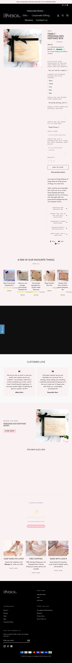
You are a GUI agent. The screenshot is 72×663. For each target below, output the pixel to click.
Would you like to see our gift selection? (58, 215)
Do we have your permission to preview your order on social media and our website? (58, 64)
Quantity (51, 157)
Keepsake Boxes (41, 594)
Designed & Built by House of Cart (42, 656)
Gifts (38, 597)
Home (49, 31)
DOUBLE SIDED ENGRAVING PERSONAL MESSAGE (58, 107)
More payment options (58, 172)
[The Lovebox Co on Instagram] (5, 646)
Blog (5, 619)
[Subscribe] (28, 640)
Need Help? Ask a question (58, 234)
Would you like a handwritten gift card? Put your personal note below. (58, 141)
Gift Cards (40, 600)
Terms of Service (41, 619)
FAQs (5, 616)
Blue (50, 90)
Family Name (53, 131)
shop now (14, 568)
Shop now (58, 570)
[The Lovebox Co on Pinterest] (11, 646)
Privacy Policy (41, 616)
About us (6, 610)
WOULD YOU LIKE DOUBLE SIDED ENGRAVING (57, 98)
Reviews (6, 613)
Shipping (57, 51)
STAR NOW (9, 431)
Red (50, 93)
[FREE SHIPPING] (36, 548)
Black (51, 81)
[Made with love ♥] (58, 548)
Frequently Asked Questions (58, 222)
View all (36, 264)
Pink (50, 87)
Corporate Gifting (8, 622)
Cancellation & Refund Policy (58, 228)
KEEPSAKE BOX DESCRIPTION (58, 208)
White (51, 84)
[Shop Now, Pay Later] (14, 548)
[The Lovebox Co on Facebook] (8, 646)
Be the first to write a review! (36, 526)
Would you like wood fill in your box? (57, 122)
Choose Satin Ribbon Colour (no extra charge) (56, 76)
